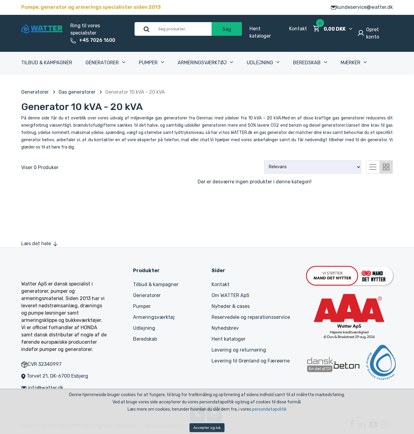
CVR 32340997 (45, 364)
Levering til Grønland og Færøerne (251, 361)
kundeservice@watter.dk (364, 7)
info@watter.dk (45, 388)
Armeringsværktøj (202, 62)
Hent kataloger (228, 339)
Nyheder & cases (231, 306)
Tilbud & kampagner (46, 62)
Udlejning (260, 62)
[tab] (372, 166)
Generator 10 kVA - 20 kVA (135, 92)
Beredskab (307, 62)
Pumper (148, 62)
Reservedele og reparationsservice (251, 317)
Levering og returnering (239, 350)
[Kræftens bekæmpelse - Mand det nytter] (349, 275)
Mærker (350, 62)
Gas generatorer (76, 92)
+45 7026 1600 (97, 40)
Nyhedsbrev (225, 328)
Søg (226, 29)
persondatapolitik (269, 409)
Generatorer (102, 62)
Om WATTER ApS (230, 295)
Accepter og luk (207, 428)
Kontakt (298, 29)
